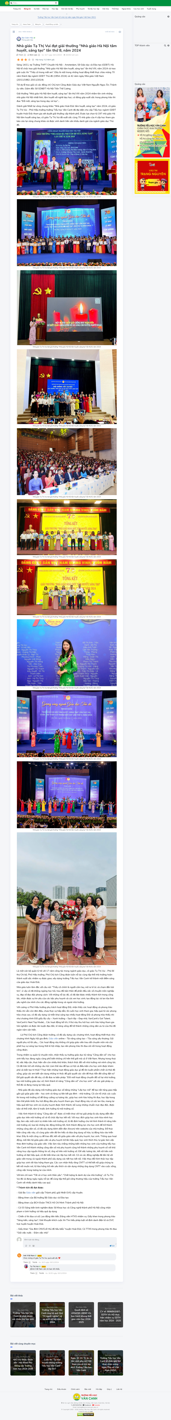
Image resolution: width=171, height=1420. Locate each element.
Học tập (55, 9)
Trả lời (34, 1262)
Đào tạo (46, 9)
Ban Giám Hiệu (27, 38)
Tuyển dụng (151, 9)
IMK (91, 1412)
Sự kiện (37, 9)
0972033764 (77, 1405)
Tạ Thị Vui (34, 1266)
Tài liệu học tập (93, 9)
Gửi (112, 1246)
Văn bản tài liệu (67, 9)
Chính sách (75, 1389)
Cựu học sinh (139, 9)
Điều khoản (61, 1389)
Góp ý (109, 1389)
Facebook (87, 1405)
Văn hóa (105, 9)
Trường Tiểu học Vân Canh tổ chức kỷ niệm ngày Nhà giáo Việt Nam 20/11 (67, 17)
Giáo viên (53, 1038)
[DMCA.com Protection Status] (85, 1414)
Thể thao (115, 9)
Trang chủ (17, 9)
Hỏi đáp (99, 1389)
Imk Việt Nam (29, 1255)
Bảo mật (87, 1389)
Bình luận (33, 55)
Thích (20, 55)
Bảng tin (27, 9)
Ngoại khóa (126, 9)
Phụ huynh (80, 9)
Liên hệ (119, 1389)
